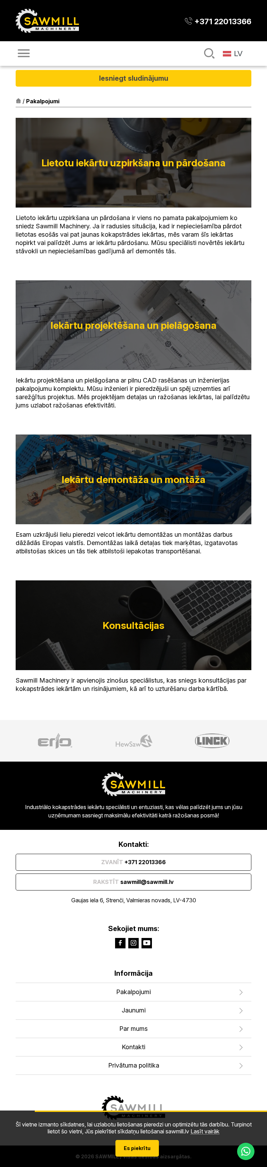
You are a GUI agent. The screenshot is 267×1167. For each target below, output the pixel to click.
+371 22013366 (133, 862)
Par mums (133, 1028)
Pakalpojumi (133, 991)
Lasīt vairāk (205, 1131)
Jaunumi (134, 1010)
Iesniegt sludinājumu (133, 78)
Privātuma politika (133, 1065)
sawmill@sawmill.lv (133, 881)
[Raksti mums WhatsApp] (245, 1151)
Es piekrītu (137, 1148)
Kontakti (133, 1047)
